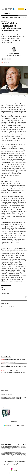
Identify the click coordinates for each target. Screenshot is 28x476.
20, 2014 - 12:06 (16, 55)
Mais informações (4, 303)
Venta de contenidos (10, 461)
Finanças (11, 17)
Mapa (14, 463)
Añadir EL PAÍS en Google (8, 62)
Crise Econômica (5, 17)
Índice (17, 464)
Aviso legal (17, 461)
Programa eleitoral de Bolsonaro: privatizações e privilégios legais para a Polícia (13, 371)
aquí (22, 306)
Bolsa (24, 17)
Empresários (9, 297)
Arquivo (3, 407)
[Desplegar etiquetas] (26, 297)
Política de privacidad (8, 463)
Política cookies (22, 461)
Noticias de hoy (21, 464)
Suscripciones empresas (8, 464)
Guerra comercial (18, 17)
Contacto (4, 461)
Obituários (3, 297)
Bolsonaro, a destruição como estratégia (14, 359)
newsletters (4, 390)
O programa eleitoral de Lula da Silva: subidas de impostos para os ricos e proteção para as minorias (13, 366)
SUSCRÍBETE (20, 9)
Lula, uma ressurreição (10, 362)
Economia (5, 14)
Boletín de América (6, 394)
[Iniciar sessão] (25, 9)
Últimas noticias (5, 356)
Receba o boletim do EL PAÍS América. (11, 287)
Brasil (15, 297)
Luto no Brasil (4, 21)
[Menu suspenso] (2, 9)
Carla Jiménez (14, 53)
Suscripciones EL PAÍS (19, 463)
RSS (14, 464)
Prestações (19, 297)
